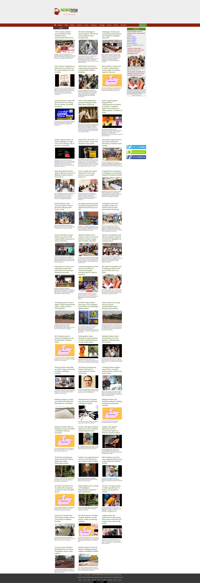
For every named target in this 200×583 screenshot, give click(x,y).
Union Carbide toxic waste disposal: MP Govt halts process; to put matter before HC (87, 174)
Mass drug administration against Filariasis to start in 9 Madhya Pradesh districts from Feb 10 (65, 174)
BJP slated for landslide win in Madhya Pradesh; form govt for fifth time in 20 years (111, 269)
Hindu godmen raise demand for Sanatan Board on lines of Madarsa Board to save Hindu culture (88, 339)
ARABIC (134, 40)
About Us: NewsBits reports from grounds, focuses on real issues (106, 574)
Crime (86, 25)
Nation (60, 25)
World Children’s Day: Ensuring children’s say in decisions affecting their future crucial (64, 206)
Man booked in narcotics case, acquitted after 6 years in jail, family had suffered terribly (112, 460)
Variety (116, 25)
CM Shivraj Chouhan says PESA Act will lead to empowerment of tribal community (87, 370)
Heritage (101, 25)
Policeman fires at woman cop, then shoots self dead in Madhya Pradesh (87, 401)
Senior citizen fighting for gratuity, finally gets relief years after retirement (87, 102)
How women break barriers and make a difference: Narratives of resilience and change (112, 142)
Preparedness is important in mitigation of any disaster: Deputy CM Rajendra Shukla (112, 173)
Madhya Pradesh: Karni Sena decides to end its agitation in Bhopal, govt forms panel (110, 339)
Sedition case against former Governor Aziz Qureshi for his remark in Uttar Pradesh (88, 459)
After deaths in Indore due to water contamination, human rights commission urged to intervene (111, 69)
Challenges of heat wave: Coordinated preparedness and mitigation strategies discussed (111, 35)
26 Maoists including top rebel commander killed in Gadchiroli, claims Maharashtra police (64, 460)
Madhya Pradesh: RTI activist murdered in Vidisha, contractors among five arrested (112, 402)
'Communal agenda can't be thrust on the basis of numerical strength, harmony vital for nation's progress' (88, 270)
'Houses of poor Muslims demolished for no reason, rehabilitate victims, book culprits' (64, 550)
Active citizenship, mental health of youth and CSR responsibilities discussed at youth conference (64, 238)
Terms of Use (87, 574)
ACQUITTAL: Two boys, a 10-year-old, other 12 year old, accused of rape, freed (88, 141)
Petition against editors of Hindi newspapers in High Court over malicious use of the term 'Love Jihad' (64, 142)
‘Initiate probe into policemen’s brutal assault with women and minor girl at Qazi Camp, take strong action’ (111, 519)
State (66, 25)
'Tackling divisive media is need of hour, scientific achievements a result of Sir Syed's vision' (112, 370)
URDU (133, 37)
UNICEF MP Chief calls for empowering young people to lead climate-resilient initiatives (88, 69)
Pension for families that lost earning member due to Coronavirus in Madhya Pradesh (65, 518)
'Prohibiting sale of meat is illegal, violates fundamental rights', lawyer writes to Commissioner (65, 305)
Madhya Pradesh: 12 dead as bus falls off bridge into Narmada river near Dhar (64, 401)
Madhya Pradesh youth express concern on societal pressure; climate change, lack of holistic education (88, 238)
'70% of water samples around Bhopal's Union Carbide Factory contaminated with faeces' (64, 35)
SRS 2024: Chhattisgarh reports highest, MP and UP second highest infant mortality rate (88, 35)
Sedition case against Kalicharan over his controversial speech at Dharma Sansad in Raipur (111, 430)
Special (109, 25)
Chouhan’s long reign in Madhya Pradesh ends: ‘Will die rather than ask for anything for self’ (135, 50)
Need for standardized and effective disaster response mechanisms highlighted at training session (111, 238)
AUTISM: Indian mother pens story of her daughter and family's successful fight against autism (88, 305)
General (79, 25)
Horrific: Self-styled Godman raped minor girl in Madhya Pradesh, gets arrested (88, 429)
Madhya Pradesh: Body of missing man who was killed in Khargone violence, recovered (65, 430)
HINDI (133, 42)
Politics (72, 25)
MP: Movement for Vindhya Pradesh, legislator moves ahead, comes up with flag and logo (88, 518)
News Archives (136, 95)
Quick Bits (123, 25)
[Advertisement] (112, 12)
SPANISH (134, 43)
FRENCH (134, 38)
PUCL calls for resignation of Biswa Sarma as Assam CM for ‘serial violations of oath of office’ (65, 69)
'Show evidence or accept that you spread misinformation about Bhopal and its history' (111, 305)
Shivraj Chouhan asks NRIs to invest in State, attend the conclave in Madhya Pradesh (65, 370)
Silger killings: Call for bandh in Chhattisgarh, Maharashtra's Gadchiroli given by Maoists (88, 489)
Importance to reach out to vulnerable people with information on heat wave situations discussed (64, 269)
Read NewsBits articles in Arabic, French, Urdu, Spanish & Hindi (136, 33)
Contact (80, 574)
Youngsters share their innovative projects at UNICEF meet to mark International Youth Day (110, 206)
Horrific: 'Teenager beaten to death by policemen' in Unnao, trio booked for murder (111, 489)
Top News (94, 25)
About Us (143, 25)
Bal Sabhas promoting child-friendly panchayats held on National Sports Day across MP (88, 206)
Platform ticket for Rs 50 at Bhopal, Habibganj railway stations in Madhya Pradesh (88, 549)
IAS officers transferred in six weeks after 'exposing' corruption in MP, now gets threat (64, 489)
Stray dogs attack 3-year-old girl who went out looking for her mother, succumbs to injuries (64, 103)
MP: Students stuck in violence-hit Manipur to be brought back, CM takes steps (64, 339)
